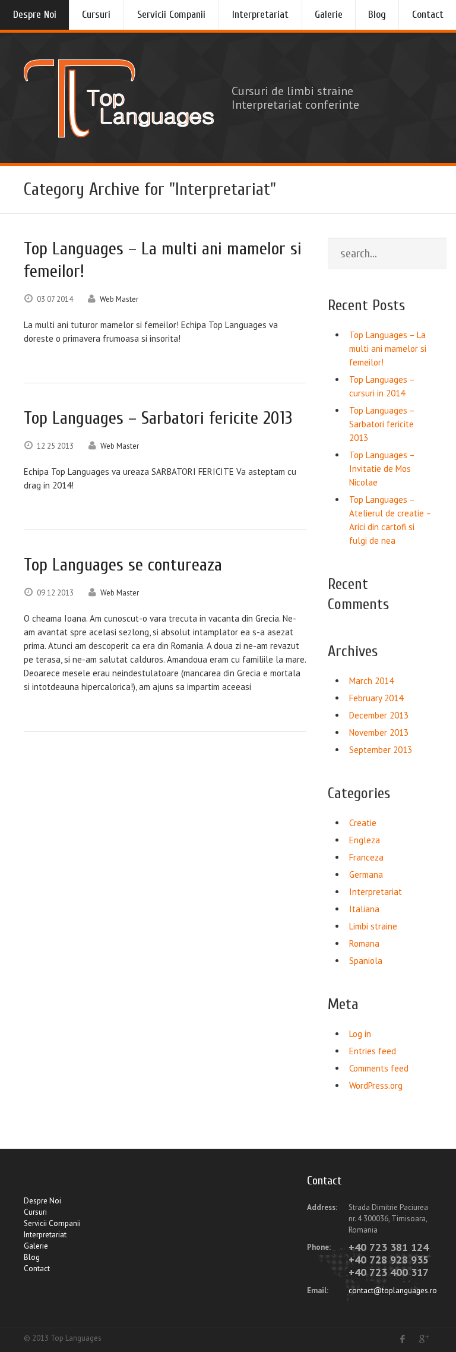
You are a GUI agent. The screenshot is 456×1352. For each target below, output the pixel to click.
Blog (377, 14)
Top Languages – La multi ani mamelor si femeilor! (387, 348)
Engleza (364, 840)
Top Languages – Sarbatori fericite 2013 (381, 424)
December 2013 (378, 715)
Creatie (362, 822)
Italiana (364, 909)
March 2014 (371, 680)
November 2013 (378, 732)
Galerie (329, 14)
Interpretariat (260, 14)
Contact (428, 14)
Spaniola (365, 960)
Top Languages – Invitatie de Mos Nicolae (381, 468)
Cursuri (96, 14)
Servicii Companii (171, 14)
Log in (360, 1033)
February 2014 (376, 698)
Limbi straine (373, 926)
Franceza (366, 857)
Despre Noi (34, 14)
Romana (364, 943)
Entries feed (372, 1051)
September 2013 (380, 749)
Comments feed (378, 1068)
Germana (366, 874)
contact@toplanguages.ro (393, 1290)
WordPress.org (376, 1085)
